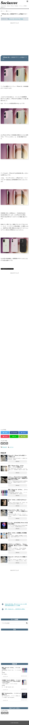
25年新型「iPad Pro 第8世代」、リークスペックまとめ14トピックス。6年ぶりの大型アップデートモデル (11, 681)
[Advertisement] (14, 38)
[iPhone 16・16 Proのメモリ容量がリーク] (4, 559)
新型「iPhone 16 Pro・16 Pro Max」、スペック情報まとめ (16, 466)
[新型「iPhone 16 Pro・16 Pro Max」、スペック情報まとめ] (4, 468)
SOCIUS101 (16, 722)
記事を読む (17, 461)
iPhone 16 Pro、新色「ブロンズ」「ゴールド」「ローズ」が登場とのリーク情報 (18, 511)
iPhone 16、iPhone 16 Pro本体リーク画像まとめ (17, 456)
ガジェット (11, 18)
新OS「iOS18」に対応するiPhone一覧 (17, 500)
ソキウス (11, 447)
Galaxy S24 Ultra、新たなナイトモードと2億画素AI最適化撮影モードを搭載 (16, 604)
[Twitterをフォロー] (2, 443)
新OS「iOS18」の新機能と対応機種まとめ (17, 533)
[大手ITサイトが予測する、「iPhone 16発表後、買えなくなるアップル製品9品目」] (4, 547)
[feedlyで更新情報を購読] (4, 443)
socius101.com (5, 676)
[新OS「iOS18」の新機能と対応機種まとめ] (4, 535)
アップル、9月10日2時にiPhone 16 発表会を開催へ (18, 523)
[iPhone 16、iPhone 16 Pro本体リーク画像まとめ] (4, 458)
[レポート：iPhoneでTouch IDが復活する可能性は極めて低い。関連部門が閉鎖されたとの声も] (4, 479)
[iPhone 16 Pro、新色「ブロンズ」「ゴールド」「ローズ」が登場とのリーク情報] (4, 513)
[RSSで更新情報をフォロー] (7, 443)
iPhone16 (4, 447)
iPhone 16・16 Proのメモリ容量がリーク (17, 557)
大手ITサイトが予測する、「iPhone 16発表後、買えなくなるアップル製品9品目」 (18, 545)
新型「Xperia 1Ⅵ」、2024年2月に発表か (15, 609)
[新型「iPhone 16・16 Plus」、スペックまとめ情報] (4, 492)
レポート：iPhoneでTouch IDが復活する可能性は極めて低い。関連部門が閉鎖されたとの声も (18, 478)
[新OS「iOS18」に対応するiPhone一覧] (4, 502)
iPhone (21, 18)
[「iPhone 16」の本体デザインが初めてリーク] (23, 432)
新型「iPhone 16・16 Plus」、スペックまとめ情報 (18, 490)
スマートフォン (17, 18)
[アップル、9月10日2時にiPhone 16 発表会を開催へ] (4, 525)
